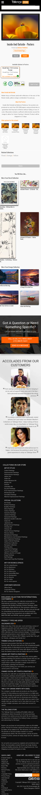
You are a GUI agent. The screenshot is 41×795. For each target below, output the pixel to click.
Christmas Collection (10, 543)
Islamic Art (7, 476)
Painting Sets (8, 547)
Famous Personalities (11, 551)
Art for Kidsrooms (10, 571)
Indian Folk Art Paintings (11, 541)
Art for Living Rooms (10, 565)
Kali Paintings (8, 557)
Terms (3, 772)
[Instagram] (35, 779)
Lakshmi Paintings (10, 515)
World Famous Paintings (12, 531)
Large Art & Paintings (11, 549)
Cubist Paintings (9, 470)
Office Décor (8, 587)
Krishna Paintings (9, 505)
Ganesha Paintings (10, 513)
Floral (3, 156)
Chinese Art (8, 529)
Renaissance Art (9, 492)
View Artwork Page (19, 50)
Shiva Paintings (9, 509)
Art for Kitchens (9, 569)
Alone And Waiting (25, 306)
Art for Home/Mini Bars (11, 573)
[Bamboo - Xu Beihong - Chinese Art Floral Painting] (9, 235)
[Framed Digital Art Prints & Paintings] (32, 671)
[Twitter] (30, 779)
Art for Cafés (8, 579)
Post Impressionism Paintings (13, 490)
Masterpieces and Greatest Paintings (15, 537)
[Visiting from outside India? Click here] (12, 599)
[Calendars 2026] (15, 623)
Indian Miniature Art (10, 480)
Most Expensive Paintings (12, 539)
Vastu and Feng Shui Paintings (13, 559)
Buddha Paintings (9, 507)
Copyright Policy (6, 774)
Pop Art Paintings (9, 488)
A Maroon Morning (5, 285)
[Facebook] (32, 779)
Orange (9, 156)
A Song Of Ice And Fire (26, 287)
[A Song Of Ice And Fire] (29, 277)
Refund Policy (5, 770)
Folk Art (6, 484)
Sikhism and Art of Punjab (12, 553)
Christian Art (8, 527)
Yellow (15, 156)
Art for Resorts (9, 577)
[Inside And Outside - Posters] (20, 27)
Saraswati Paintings (10, 517)
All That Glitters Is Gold (6, 305)
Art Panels (7, 503)
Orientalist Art (8, 486)
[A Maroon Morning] (9, 276)
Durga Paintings (9, 555)
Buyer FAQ (4, 766)
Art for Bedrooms (9, 567)
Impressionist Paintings (11, 474)
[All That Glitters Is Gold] (9, 297)
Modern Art (7, 482)
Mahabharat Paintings (11, 535)
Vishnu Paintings (9, 511)
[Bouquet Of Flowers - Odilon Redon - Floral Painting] (29, 224)
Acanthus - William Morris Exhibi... (7, 207)
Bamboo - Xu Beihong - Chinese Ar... (8, 260)
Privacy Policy (5, 776)
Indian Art (7, 478)
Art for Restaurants (10, 575)
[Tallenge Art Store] (20, 2)
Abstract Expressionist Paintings (14, 496)
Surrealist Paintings (10, 494)
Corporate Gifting (9, 589)
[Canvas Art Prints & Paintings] (26, 654)
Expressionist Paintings (11, 472)
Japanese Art (8, 523)
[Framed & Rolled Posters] (23, 641)
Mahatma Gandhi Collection (13, 519)
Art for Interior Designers (12, 591)
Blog (2, 786)
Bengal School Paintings (11, 525)
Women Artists (9, 533)
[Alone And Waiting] (29, 298)
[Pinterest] (38, 779)
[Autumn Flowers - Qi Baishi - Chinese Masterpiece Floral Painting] (29, 184)
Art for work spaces (10, 581)
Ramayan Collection (10, 545)
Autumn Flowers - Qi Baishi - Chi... (29, 189)
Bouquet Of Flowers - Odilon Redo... (28, 238)
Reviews (4, 768)
